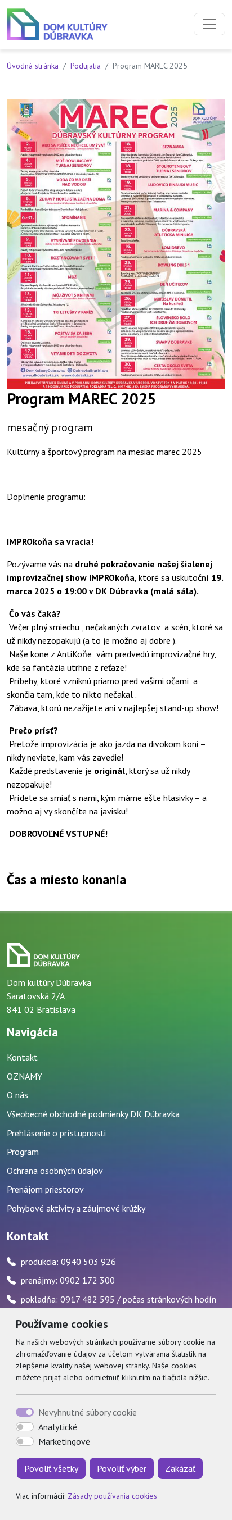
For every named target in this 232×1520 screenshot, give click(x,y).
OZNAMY (24, 1076)
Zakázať (180, 1468)
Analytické (57, 1426)
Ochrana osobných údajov (55, 1170)
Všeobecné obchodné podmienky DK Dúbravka (93, 1113)
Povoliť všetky (51, 1468)
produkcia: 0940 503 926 (68, 1261)
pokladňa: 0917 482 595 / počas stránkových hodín (118, 1299)
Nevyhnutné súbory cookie (87, 1412)
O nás (17, 1094)
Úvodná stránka (33, 66)
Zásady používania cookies (112, 1496)
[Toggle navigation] (209, 24)
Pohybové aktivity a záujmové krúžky (76, 1208)
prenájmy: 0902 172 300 (68, 1280)
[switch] (25, 1426)
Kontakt (22, 1057)
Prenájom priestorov (45, 1189)
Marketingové (64, 1441)
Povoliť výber (121, 1468)
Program (23, 1151)
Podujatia (85, 66)
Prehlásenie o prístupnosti (56, 1133)
